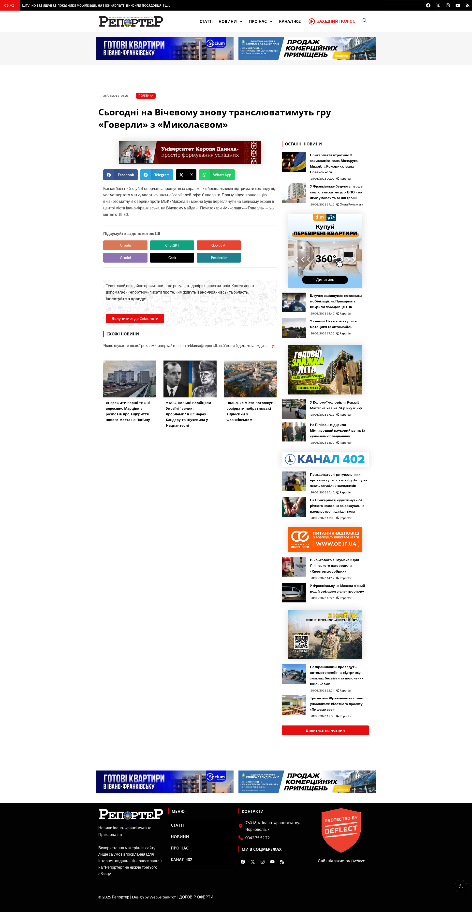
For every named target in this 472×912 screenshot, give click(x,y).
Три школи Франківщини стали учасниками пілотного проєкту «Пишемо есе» (336, 703)
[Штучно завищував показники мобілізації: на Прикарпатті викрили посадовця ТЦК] (294, 302)
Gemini (125, 257)
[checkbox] (461, 886)
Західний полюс (336, 21)
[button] (120, 174)
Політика (145, 95)
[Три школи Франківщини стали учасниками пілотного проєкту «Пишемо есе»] (294, 705)
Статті (206, 21)
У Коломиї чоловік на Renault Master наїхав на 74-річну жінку (336, 405)
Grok (172, 257)
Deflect (358, 860)
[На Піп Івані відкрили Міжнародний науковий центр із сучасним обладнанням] (294, 431)
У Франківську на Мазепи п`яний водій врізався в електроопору (337, 588)
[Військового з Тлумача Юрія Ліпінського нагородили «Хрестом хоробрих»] (294, 567)
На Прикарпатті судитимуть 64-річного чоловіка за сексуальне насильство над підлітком (337, 505)
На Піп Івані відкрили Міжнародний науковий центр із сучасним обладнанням (337, 430)
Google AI (218, 245)
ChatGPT (172, 245)
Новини (228, 21)
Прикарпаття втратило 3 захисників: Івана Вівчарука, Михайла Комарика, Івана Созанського (334, 163)
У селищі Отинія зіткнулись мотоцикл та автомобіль (333, 324)
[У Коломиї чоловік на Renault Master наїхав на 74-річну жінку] (294, 409)
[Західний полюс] (312, 21)
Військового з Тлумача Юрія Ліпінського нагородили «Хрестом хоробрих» (334, 565)
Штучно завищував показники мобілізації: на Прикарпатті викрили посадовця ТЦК (336, 301)
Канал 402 (290, 21)
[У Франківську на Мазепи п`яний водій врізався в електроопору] (294, 592)
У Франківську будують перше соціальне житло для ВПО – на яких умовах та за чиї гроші (336, 192)
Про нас (258, 21)
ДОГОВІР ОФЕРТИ (196, 897)
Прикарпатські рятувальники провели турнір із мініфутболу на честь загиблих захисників (338, 480)
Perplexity (219, 257)
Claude (125, 245)
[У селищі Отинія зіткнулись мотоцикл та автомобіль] (294, 328)
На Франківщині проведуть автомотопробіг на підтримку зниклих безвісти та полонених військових (337, 675)
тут (273, 345)
